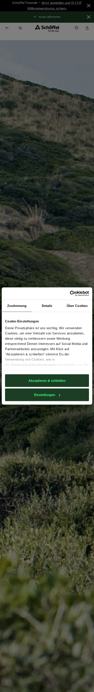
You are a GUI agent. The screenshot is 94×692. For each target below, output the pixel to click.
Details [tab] (47, 305)
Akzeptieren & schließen (47, 380)
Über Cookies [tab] (77, 305)
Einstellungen (44, 395)
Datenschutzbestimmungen (34, 365)
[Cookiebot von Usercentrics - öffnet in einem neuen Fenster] (70, 293)
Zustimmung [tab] (17, 305)
